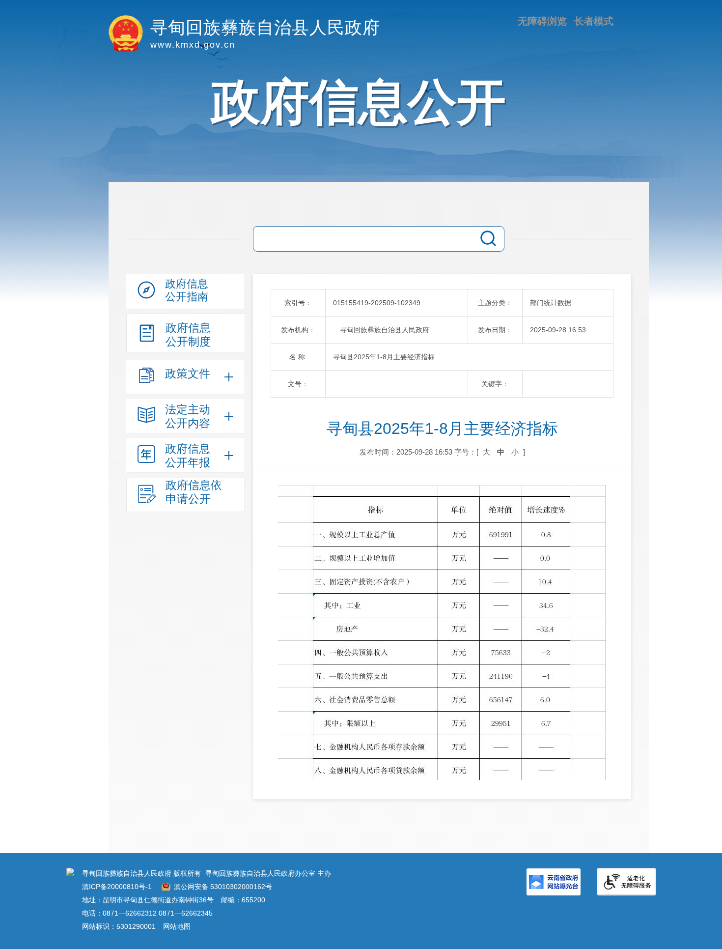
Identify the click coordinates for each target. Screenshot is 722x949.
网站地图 (177, 926)
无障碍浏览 (542, 21)
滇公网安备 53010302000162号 (223, 887)
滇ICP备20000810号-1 (117, 887)
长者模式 (593, 21)
